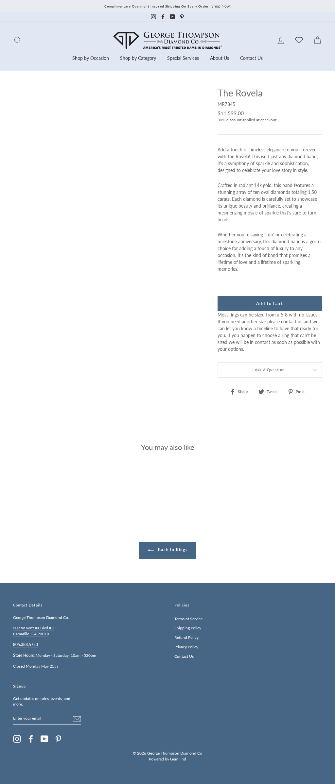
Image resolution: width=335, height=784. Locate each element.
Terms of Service (188, 618)
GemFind (178, 759)
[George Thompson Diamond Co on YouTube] (44, 739)
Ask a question (270, 370)
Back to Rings (172, 549)
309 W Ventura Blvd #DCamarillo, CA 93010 (33, 630)
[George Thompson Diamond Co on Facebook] (31, 739)
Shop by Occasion (90, 58)
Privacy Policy (186, 646)
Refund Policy (186, 637)
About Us (219, 58)
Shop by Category (138, 58)
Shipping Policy (187, 627)
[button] (315, 107)
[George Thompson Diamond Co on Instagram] (17, 739)
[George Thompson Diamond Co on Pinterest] (58, 739)
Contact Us (251, 58)
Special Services (183, 58)
